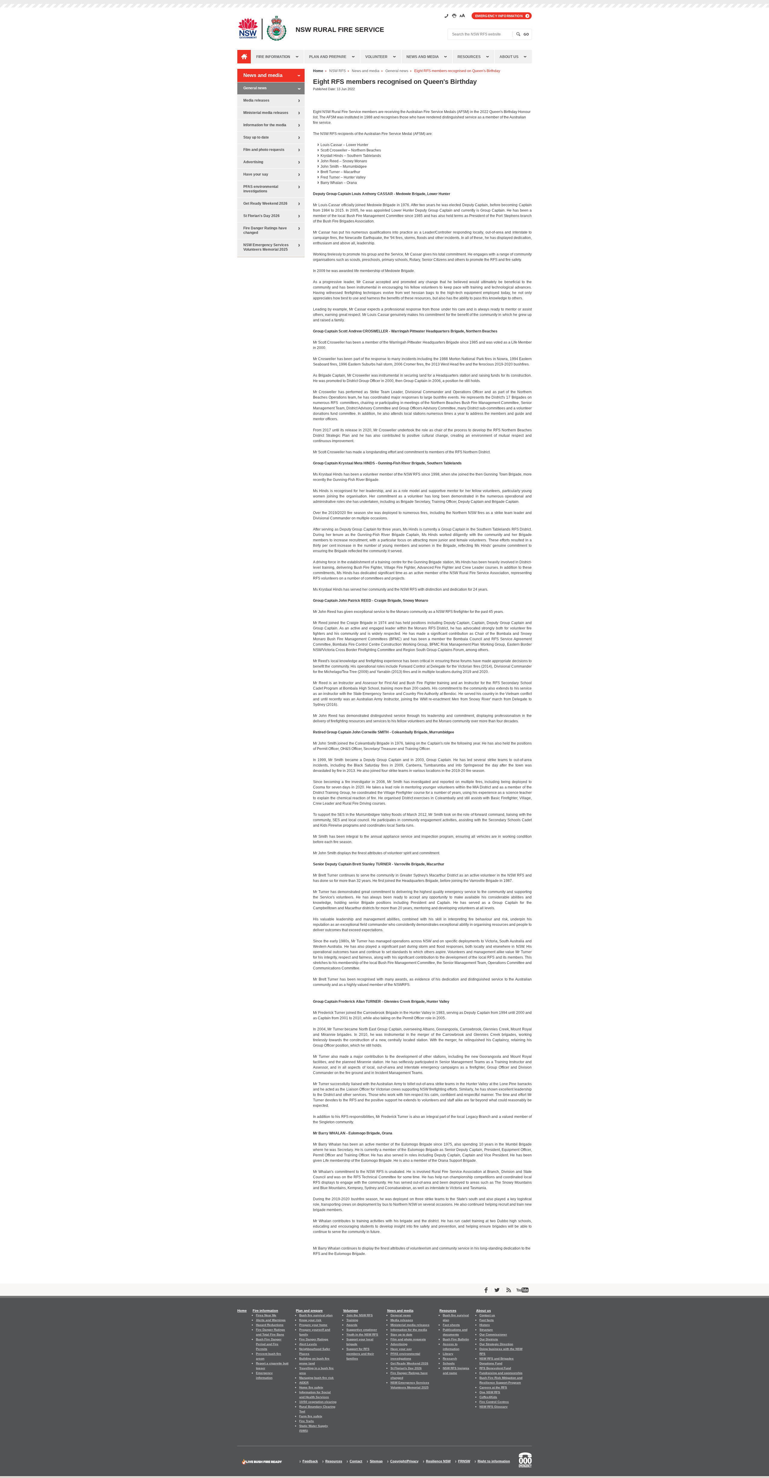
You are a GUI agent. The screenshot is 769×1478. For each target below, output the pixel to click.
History (484, 1325)
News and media (422, 57)
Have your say (255, 174)
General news (396, 71)
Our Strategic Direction (496, 1344)
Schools (449, 1363)
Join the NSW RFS (359, 1315)
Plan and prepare (327, 57)
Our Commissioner (493, 1334)
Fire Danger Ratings (313, 1339)
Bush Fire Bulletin (456, 1339)
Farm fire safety (310, 1416)
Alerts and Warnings (271, 1320)
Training (352, 1320)
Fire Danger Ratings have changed (265, 230)
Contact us (487, 1315)
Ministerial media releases (265, 113)
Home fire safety (311, 1387)
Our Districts (488, 1339)
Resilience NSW (438, 1461)
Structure (486, 1329)
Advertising (253, 162)
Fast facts (486, 1320)
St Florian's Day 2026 (261, 216)
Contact (356, 1461)
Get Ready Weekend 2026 (265, 203)
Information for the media (264, 125)
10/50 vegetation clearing (317, 1401)
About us (509, 57)
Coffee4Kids (488, 1397)
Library (448, 1353)
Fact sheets (451, 1325)
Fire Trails (306, 1421)
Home (318, 71)
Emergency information (499, 16)
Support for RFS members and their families (360, 1353)
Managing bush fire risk (316, 1377)
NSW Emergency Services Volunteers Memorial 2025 (266, 247)
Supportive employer (361, 1329)
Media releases (256, 100)
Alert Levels (308, 1344)
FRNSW (464, 1461)
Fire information (273, 57)
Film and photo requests (263, 150)
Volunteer (376, 57)
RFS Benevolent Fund (495, 1368)
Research (450, 1358)
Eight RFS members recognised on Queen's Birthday (457, 71)
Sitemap (376, 1461)
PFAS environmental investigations (260, 189)
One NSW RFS (489, 1392)
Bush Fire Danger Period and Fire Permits (268, 1344)
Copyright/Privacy (404, 1461)
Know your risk (310, 1320)
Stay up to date (256, 137)
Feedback (310, 1461)
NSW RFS (337, 71)
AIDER (304, 1382)
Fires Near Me (266, 1315)
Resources (469, 57)
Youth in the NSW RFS (362, 1334)
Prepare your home (313, 1325)
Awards (351, 1325)
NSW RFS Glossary (493, 1406)
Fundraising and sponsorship (500, 1373)
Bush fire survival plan (316, 1315)
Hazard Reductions (270, 1325)
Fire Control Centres (494, 1401)
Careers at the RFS (493, 1387)
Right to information (494, 1461)
